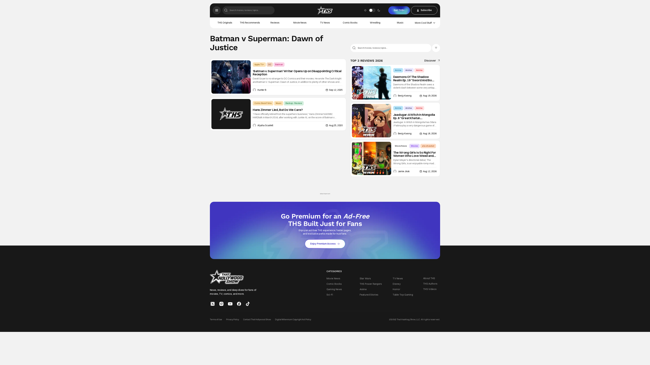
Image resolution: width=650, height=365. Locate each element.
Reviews (274, 22)
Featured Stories (369, 294)
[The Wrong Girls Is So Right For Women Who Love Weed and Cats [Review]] (371, 158)
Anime (398, 70)
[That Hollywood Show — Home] (325, 10)
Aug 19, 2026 (430, 95)
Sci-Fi (330, 294)
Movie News (300, 22)
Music (400, 22)
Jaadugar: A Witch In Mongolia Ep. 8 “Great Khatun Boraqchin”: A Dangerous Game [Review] (414, 116)
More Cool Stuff (423, 22)
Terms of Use (216, 319)
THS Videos (430, 289)
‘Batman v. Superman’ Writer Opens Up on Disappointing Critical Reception (297, 72)
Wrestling (375, 22)
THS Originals (225, 22)
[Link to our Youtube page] (230, 304)
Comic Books (350, 22)
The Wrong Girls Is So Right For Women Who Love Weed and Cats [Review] (414, 154)
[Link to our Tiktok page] (248, 304)
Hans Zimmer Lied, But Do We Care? (278, 110)
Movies (414, 146)
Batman (279, 64)
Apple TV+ (259, 64)
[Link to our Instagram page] (221, 304)
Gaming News (334, 289)
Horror (396, 289)
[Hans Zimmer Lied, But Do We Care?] (231, 114)
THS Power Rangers (371, 283)
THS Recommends (250, 22)
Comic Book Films (263, 103)
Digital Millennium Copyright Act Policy (293, 319)
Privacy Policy (232, 319)
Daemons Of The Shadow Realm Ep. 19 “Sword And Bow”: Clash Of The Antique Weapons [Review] (414, 78)
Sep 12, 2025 (336, 89)
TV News (325, 22)
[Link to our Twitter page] (212, 304)
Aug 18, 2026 (430, 133)
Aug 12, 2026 (430, 171)
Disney (396, 283)
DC (269, 64)
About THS (429, 278)
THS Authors (430, 283)
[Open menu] (217, 10)
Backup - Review (294, 103)
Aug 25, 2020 (336, 125)
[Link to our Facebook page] (239, 304)
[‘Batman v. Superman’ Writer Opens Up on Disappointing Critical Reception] (231, 77)
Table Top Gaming (403, 294)
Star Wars (365, 278)
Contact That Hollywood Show (257, 319)
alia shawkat (428, 146)
